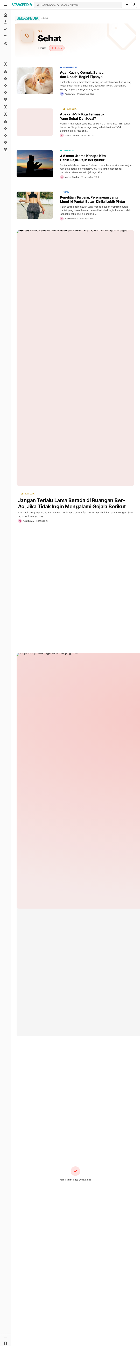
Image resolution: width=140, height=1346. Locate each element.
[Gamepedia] (5, 99)
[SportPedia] (5, 114)
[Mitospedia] (5, 121)
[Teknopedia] (5, 149)
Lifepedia (68, 150)
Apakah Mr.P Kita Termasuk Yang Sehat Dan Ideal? (82, 116)
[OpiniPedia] (5, 107)
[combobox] (80, 5)
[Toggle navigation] (5, 5)
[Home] (5, 15)
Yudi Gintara (70, 218)
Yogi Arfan (70, 94)
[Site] (5, 43)
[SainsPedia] (5, 142)
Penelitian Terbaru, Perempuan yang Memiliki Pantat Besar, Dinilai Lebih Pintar (92, 199)
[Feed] (5, 36)
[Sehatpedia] (5, 71)
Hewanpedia (70, 67)
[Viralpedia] (5, 78)
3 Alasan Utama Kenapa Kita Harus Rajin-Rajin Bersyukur (83, 158)
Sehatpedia (70, 109)
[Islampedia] (5, 128)
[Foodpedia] (5, 135)
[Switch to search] (37, 4)
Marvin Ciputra (72, 135)
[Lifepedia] (5, 85)
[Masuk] (134, 5)
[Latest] (5, 22)
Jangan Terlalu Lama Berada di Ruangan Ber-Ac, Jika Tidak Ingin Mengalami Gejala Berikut (72, 503)
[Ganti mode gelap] (127, 5)
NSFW (66, 192)
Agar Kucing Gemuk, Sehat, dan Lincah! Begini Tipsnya (82, 74)
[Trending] (5, 29)
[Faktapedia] (5, 64)
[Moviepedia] (5, 92)
